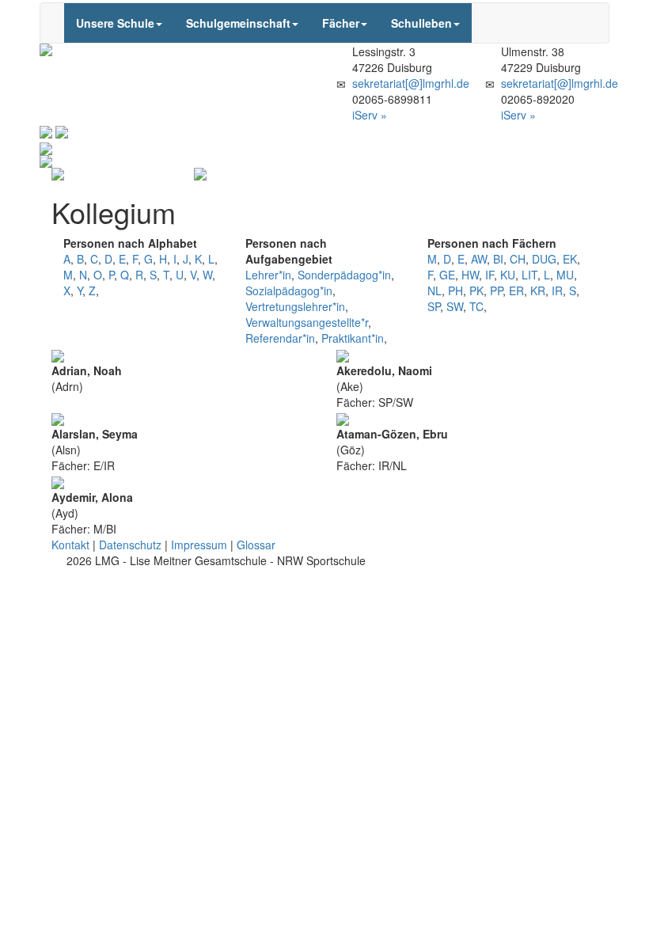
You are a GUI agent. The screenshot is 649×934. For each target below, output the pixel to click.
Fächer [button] (340, 23)
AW (479, 259)
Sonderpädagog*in (344, 275)
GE (447, 275)
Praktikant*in (352, 338)
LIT (529, 275)
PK (476, 290)
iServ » (369, 115)
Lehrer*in (268, 275)
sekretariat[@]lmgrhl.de (410, 83)
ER (516, 290)
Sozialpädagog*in (288, 290)
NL (434, 290)
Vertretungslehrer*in (295, 306)
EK (570, 259)
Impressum (199, 544)
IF (489, 275)
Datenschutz (130, 544)
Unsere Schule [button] (115, 23)
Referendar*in (280, 338)
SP (433, 306)
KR (537, 290)
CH (518, 259)
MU (565, 275)
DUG (544, 259)
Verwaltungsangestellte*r (306, 322)
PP (496, 290)
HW (470, 275)
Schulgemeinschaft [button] (238, 23)
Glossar (256, 544)
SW (454, 306)
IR (557, 290)
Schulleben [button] (421, 23)
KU (507, 275)
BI (498, 259)
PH (455, 290)
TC (476, 306)
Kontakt (70, 544)
